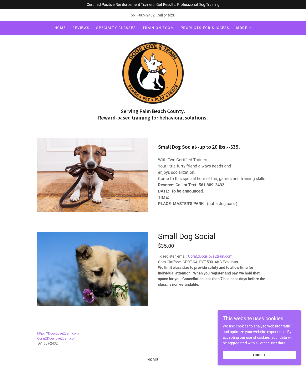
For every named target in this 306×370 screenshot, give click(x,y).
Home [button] (153, 360)
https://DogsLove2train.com (58, 333)
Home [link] (60, 28)
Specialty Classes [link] (116, 28)
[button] (243, 27)
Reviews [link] (81, 28)
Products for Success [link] (205, 28)
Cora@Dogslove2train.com (210, 256)
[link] (153, 72)
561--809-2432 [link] (143, 15)
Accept (259, 355)
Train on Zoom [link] (158, 28)
